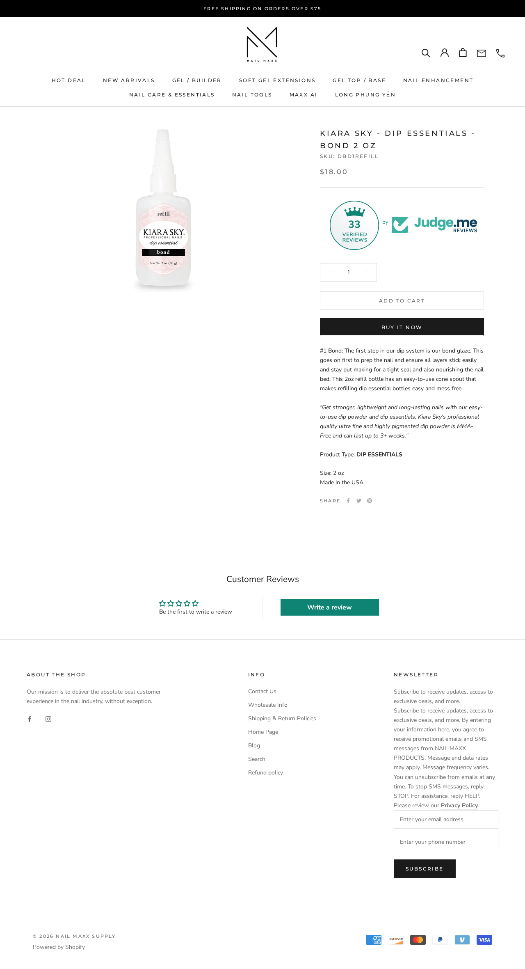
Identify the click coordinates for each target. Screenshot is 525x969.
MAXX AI (304, 95)
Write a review (329, 607)
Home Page (263, 732)
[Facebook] (348, 500)
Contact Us (262, 691)
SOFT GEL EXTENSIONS (277, 80)
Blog (254, 745)
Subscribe (425, 869)
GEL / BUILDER (197, 80)
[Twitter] (358, 500)
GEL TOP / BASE (359, 80)
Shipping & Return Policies (282, 718)
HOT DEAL (69, 80)
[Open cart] (463, 52)
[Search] (426, 52)
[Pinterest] (369, 500)
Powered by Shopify (59, 947)
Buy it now (402, 327)
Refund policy (265, 773)
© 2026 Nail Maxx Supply (74, 936)
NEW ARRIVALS (129, 80)
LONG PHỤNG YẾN (365, 95)
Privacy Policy (459, 805)
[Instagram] (48, 719)
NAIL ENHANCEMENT (438, 80)
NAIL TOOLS (252, 95)
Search (256, 759)
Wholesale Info (268, 705)
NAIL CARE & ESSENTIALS (172, 95)
